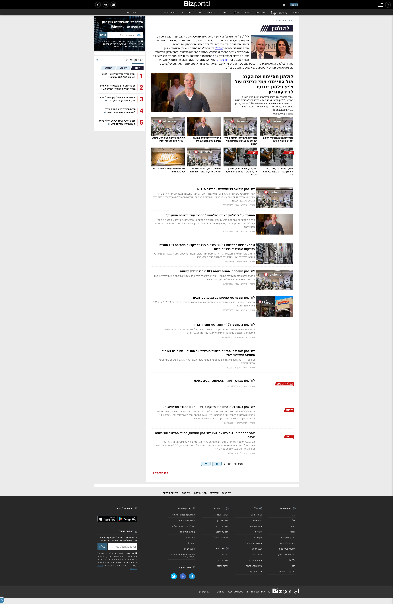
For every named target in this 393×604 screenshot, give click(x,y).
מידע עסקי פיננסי (187, 531)
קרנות (292, 531)
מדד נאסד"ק (222, 520)
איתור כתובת (223, 566)
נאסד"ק (219, 48)
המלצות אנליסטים (253, 543)
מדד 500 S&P (222, 531)
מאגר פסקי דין (188, 537)
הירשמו (294, 4)
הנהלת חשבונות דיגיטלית (183, 526)
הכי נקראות (135, 60)
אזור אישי (257, 520)
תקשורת (258, 537)
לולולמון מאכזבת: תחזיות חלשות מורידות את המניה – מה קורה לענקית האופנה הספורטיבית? (208, 353)
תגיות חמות (256, 514)
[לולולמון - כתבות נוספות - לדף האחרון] (205, 464)
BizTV (292, 560)
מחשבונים (132, 12)
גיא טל (243, 453)
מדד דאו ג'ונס (222, 526)
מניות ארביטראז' (221, 537)
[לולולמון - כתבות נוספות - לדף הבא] (217, 464)
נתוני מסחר (185, 12)
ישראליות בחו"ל (221, 514)
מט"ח (292, 526)
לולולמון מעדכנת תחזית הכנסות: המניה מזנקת (224, 381)
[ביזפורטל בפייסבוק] (98, 4)
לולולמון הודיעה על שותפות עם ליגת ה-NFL (226, 189)
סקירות (258, 531)
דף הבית (226, 493)
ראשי (296, 12)
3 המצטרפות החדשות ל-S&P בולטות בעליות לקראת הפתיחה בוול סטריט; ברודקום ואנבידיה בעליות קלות (207, 247)
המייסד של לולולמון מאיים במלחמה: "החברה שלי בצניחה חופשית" (210, 215)
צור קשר (186, 493)
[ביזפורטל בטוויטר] (174, 576)
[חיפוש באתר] (388, 5)
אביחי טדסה (241, 337)
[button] (2, 600)
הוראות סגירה (255, 560)
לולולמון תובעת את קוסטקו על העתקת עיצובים (224, 298)
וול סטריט (222, 60)
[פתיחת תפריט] (380, 5)
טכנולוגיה (211, 12)
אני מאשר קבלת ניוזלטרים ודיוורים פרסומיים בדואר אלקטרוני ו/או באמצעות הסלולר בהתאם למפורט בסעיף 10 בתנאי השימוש (122, 44)
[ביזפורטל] (196, 4)
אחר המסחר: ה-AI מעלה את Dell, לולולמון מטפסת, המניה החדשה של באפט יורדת (205, 435)
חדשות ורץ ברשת (254, 566)
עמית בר (243, 368)
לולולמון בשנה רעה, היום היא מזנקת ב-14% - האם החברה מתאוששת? (209, 407)
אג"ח (293, 520)
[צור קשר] (113, 4)
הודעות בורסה (255, 526)
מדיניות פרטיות (170, 493)
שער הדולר (169, 12)
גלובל (247, 12)
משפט (225, 12)
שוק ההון (260, 12)
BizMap (191, 543)
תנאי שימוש (200, 493)
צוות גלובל (242, 262)
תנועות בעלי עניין (287, 549)
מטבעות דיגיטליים (287, 571)
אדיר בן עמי (279, 114)
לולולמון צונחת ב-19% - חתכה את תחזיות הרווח (224, 325)
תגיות (281, 20)
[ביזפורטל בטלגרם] (105, 4)
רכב (199, 12)
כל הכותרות (281, 12)
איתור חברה (189, 549)
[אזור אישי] (284, 4)
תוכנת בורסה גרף (187, 520)
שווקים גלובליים (287, 543)
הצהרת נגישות (255, 571)
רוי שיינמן (242, 423)
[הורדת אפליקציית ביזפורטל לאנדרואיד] (127, 521)
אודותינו (214, 493)
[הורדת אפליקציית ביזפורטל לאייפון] (107, 521)
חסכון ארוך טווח (287, 537)
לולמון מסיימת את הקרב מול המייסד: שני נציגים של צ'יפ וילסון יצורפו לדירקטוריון (264, 84)
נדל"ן (236, 12)
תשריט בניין (223, 560)
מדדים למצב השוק (286, 554)
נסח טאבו (224, 554)
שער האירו (257, 554)
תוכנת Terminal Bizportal (182, 514)
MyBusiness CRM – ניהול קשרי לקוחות (182, 555)
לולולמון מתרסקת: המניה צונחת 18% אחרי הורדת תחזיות (217, 271)
